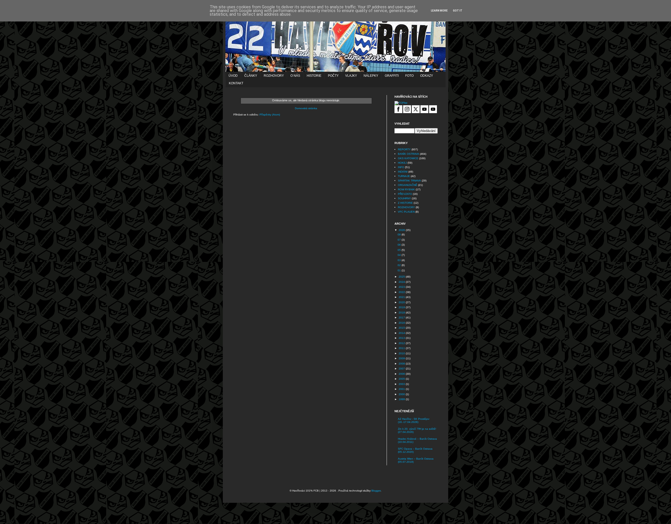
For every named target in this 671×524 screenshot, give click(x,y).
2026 (402, 230)
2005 (402, 378)
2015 (402, 327)
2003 (402, 384)
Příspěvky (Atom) (269, 114)
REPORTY (404, 149)
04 (400, 254)
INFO (401, 167)
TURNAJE (404, 176)
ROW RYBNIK (406, 189)
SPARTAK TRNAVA (409, 180)
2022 (402, 292)
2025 (402, 276)
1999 (402, 399)
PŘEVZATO (405, 193)
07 (400, 239)
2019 (402, 307)
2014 (402, 333)
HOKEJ (402, 162)
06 (400, 244)
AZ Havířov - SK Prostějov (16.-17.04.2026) (413, 420)
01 (400, 270)
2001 (402, 389)
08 (400, 234)
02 (400, 265)
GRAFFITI (392, 76)
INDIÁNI (403, 171)
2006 (402, 373)
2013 (402, 338)
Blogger (376, 490)
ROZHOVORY (274, 76)
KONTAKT (236, 83)
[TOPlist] (400, 102)
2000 (402, 394)
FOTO (409, 76)
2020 (402, 302)
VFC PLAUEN (406, 211)
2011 (402, 348)
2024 (402, 281)
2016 (402, 322)
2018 (402, 312)
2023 (402, 286)
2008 (402, 363)
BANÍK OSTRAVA (408, 153)
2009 (402, 358)
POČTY (333, 76)
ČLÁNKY (250, 76)
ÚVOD (233, 76)
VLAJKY (351, 76)
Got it (457, 10)
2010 (402, 353)
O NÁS (295, 76)
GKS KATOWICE (408, 158)
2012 (402, 343)
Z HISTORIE (405, 202)
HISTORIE (314, 76)
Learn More (439, 10)
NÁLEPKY (371, 76)
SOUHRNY (404, 198)
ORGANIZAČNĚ (407, 185)
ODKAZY (426, 76)
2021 (402, 297)
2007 (402, 368)
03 (400, 260)
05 (400, 250)
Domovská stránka (306, 108)
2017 (402, 317)
